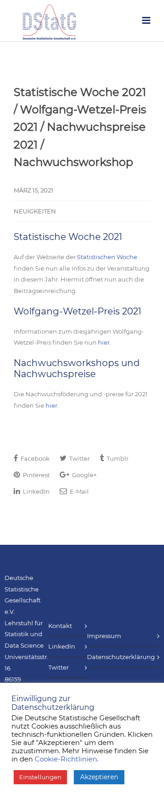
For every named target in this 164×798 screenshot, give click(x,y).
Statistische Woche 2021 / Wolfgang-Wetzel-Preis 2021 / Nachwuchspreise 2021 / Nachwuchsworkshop (80, 127)
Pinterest (35, 475)
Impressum (104, 635)
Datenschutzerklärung (121, 656)
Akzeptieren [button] (99, 777)
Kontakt (60, 625)
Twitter (79, 458)
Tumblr (116, 458)
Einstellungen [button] (40, 777)
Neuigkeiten (35, 211)
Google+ (84, 475)
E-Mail (78, 491)
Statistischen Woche (107, 257)
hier (104, 342)
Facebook (34, 458)
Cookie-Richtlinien (66, 759)
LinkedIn (35, 491)
